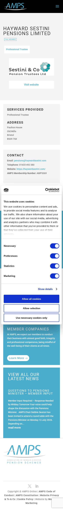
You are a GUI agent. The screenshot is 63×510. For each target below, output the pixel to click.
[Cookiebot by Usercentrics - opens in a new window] (45, 190)
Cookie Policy (25, 499)
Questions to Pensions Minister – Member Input (30, 392)
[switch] (54, 255)
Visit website (31, 84)
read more (14, 427)
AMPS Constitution (27, 495)
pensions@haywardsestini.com (30, 160)
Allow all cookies (31, 298)
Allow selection (31, 308)
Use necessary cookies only (31, 317)
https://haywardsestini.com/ (31, 169)
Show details (45, 289)
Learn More (16, 358)
